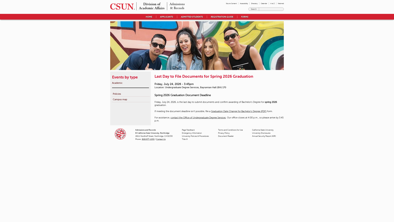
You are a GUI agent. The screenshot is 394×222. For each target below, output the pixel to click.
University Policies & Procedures (195, 136)
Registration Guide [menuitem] (222, 17)
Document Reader (226, 136)
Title (185, 139)
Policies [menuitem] (117, 93)
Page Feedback (188, 130)
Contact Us (161, 139)
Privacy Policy (224, 133)
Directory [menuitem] (254, 3)
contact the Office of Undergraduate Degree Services (198, 117)
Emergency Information (192, 133)
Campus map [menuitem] (120, 99)
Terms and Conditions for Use (230, 130)
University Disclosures (261, 133)
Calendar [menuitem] (264, 3)
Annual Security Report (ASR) (264, 136)
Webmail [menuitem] (281, 3)
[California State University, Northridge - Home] (121, 6)
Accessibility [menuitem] (244, 3)
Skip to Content (231, 3)
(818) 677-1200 (148, 139)
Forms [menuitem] (244, 17)
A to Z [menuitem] (272, 3)
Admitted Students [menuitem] (192, 17)
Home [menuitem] (149, 17)
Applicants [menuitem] (166, 17)
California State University (262, 130)
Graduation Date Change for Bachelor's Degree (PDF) (238, 111)
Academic (117, 83)
